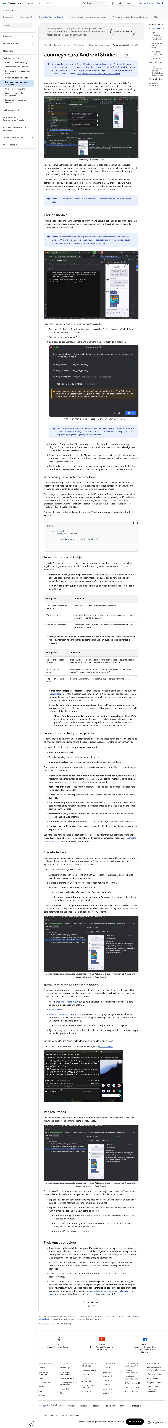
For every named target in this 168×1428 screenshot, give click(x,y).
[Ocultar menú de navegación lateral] (31, 1423)
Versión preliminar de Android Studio (130, 17)
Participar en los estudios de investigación (152, 1389)
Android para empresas (43, 1373)
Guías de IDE (26, 17)
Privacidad (64, 1389)
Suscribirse (135, 1421)
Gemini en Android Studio (51, 17)
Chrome (83, 1406)
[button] (15, 36)
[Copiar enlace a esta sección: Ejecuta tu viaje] (69, 852)
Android (41, 1368)
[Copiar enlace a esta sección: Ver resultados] (68, 1112)
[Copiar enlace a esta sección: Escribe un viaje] (70, 215)
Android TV (86, 1391)
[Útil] (133, 45)
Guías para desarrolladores (131, 1378)
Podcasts (42, 1395)
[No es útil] (136, 45)
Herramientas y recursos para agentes (88, 17)
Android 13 (107, 1384)
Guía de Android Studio (131, 1371)
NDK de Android (131, 1391)
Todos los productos (138, 1406)
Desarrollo (32, 3)
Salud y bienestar (67, 1378)
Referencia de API (132, 1383)
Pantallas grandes (89, 1370)
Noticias (41, 1387)
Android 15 (107, 1376)
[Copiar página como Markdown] (127, 55)
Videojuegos (65, 1368)
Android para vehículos (87, 1386)
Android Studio (146, 3)
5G (61, 1393)
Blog (40, 1391)
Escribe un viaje (56, 1009)
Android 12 (107, 1389)
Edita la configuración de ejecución (65, 1014)
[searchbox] (17, 25)
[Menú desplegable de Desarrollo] (40, 3)
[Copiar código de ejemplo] (136, 523)
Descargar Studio (132, 1387)
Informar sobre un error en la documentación (153, 1376)
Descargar (8, 17)
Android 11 (107, 1393)
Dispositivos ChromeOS (86, 1380)
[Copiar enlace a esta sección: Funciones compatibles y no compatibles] (96, 733)
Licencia (53, 1415)
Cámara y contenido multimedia (68, 1383)
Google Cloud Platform (114, 1406)
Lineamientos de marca (69, 1415)
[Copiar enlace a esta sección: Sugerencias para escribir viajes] (85, 557)
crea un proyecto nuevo (67, 1002)
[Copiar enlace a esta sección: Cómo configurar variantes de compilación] (99, 477)
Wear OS (85, 1374)
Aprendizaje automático (65, 1373)
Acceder (161, 3)
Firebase (95, 1406)
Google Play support (154, 1382)
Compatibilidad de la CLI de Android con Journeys (98, 73)
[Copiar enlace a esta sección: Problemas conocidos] (79, 1242)
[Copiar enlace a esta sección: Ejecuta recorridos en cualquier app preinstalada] (100, 985)
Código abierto (44, 1382)
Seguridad (42, 1378)
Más (49, 3)
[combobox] (95, 3)
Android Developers (51, 45)
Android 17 (107, 1368)
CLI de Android (106, 1046)
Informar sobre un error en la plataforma (155, 1369)
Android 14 (107, 1380)
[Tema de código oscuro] (133, 523)
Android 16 (107, 1372)
